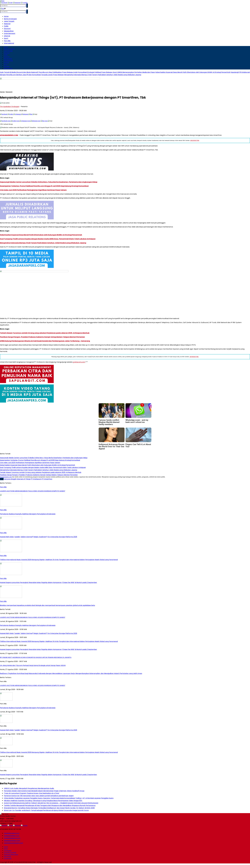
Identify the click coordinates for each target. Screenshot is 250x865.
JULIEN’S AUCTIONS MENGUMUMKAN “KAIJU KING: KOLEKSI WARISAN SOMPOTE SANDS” (32, 685)
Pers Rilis (7, 41)
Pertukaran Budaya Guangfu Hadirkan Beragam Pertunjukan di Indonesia (27, 708)
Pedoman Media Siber (11, 854)
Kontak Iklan (8, 858)
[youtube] (24, 2)
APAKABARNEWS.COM (9, 135)
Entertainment (9, 33)
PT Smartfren (47, 479)
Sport (6, 38)
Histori (6, 849)
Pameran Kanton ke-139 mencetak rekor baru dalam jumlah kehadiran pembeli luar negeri (39, 796)
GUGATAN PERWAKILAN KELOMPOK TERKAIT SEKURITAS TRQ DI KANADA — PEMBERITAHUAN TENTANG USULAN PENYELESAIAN (51, 803)
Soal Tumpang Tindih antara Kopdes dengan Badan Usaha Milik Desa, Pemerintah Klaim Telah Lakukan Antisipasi (47, 239)
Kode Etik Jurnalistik (10, 852)
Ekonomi (7, 28)
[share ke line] (31, 114)
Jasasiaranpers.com (6, 477)
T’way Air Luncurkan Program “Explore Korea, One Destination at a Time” (31, 793)
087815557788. (194, 357)
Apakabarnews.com (11, 833)
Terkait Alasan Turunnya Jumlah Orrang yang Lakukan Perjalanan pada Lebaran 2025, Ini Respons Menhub (44, 333)
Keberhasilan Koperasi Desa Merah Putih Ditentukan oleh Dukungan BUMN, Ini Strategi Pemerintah (192, 72)
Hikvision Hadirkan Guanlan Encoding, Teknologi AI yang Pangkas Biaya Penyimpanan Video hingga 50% (43, 800)
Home (6, 16)
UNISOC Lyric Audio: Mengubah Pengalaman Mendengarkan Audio (29, 788)
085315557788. (194, 140)
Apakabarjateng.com (12, 838)
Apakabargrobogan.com (13, 843)
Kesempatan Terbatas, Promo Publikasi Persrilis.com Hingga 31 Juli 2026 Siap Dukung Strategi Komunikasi (44, 186)
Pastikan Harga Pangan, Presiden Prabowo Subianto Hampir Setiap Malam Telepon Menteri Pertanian (42, 337)
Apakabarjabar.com (11, 836)
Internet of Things (23, 479)
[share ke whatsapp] (17, 114)
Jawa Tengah (9, 21)
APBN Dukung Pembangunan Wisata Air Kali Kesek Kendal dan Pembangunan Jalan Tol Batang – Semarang (45, 341)
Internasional (9, 43)
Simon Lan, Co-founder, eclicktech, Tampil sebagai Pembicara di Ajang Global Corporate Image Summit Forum (46, 810)
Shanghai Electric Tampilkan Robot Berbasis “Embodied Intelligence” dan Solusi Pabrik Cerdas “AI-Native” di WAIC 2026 (49, 808)
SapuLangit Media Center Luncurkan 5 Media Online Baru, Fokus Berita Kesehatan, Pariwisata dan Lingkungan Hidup (48, 182)
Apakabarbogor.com (12, 840)
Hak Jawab (7, 856)
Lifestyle (7, 36)
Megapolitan (9, 31)
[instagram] (17, 2)
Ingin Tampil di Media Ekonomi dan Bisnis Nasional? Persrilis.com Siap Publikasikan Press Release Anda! (39, 72)
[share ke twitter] (10, 114)
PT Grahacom (36, 479)
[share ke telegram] (25, 114)
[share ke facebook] (4, 114)
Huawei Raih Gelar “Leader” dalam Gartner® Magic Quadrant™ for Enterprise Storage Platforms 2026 (38, 730)
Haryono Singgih (10, 479)
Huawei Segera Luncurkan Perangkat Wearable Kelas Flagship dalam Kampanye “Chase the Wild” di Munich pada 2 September (48, 774)
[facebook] (3, 2)
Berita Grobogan (10, 19)
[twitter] (10, 2)
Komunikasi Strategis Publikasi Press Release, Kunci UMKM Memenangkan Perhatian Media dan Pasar (116, 72)
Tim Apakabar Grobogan (9, 106)
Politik (6, 26)
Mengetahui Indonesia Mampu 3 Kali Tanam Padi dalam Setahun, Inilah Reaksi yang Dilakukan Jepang (102, 75)
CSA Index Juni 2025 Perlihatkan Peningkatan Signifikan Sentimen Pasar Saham (33, 190)
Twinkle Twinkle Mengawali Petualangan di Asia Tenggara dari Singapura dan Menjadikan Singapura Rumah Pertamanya (49, 805)
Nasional (7, 24)
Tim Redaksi (8, 851)
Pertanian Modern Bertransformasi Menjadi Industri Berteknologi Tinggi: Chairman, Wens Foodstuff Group (44, 791)
